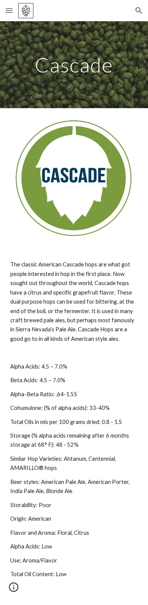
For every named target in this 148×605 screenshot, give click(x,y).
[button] (9, 10)
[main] (74, 65)
